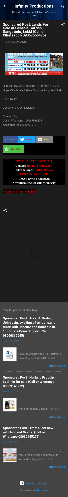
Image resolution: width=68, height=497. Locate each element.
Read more (57, 366)
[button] (63, 25)
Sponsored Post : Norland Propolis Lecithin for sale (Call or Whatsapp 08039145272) (29, 381)
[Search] (63, 7)
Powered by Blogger (36, 483)
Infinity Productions (34, 6)
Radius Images (42, 490)
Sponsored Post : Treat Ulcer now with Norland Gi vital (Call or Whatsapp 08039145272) (28, 432)
